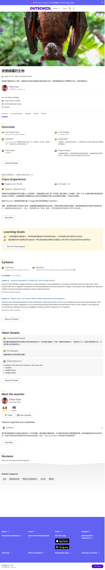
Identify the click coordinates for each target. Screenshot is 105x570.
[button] (52, 427)
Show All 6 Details (11, 163)
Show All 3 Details (11, 380)
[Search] (70, 8)
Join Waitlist (97, 566)
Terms (68, 2)
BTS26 (55, 2)
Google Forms (10, 370)
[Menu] (74, 8)
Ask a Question (25, 415)
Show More (9, 217)
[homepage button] (40, 8)
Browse (55, 8)
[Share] (97, 14)
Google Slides (10, 373)
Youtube (8, 368)
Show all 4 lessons (11, 319)
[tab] (5, 113)
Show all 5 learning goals (16, 246)
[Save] (102, 14)
